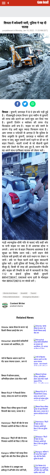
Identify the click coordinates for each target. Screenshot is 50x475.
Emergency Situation (30, 297)
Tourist (33, 293)
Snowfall (24, 293)
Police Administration (11, 297)
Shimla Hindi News (10, 293)
